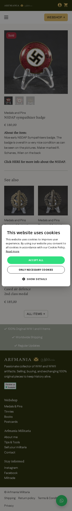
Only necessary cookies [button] (36, 269)
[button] (36, 278)
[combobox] (65, 230)
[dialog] (36, 255)
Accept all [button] (36, 260)
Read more (12, 251)
